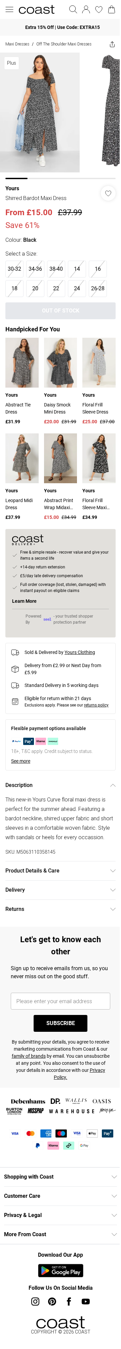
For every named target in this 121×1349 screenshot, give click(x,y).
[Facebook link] (67, 1322)
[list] (58, 113)
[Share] (107, 44)
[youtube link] (83, 1322)
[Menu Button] (9, 9)
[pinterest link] (50, 1322)
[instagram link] (33, 1322)
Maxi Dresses (17, 43)
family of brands (57, 1067)
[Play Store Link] (58, 1291)
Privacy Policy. (80, 1088)
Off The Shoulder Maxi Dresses (63, 43)
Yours (12, 183)
